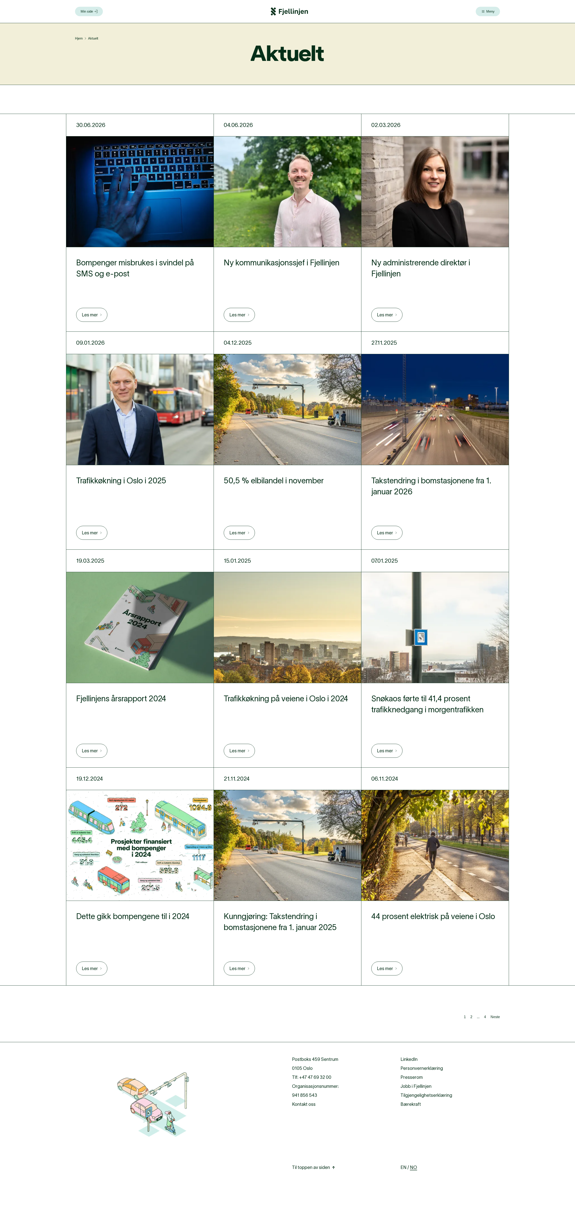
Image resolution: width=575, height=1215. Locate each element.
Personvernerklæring (421, 1068)
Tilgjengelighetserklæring (426, 1095)
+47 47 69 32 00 (315, 1077)
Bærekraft (410, 1104)
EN (403, 1167)
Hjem (79, 38)
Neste (495, 1017)
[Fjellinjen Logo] (289, 11)
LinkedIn (409, 1059)
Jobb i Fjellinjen (415, 1086)
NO (413, 1167)
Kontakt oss (304, 1104)
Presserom (411, 1077)
